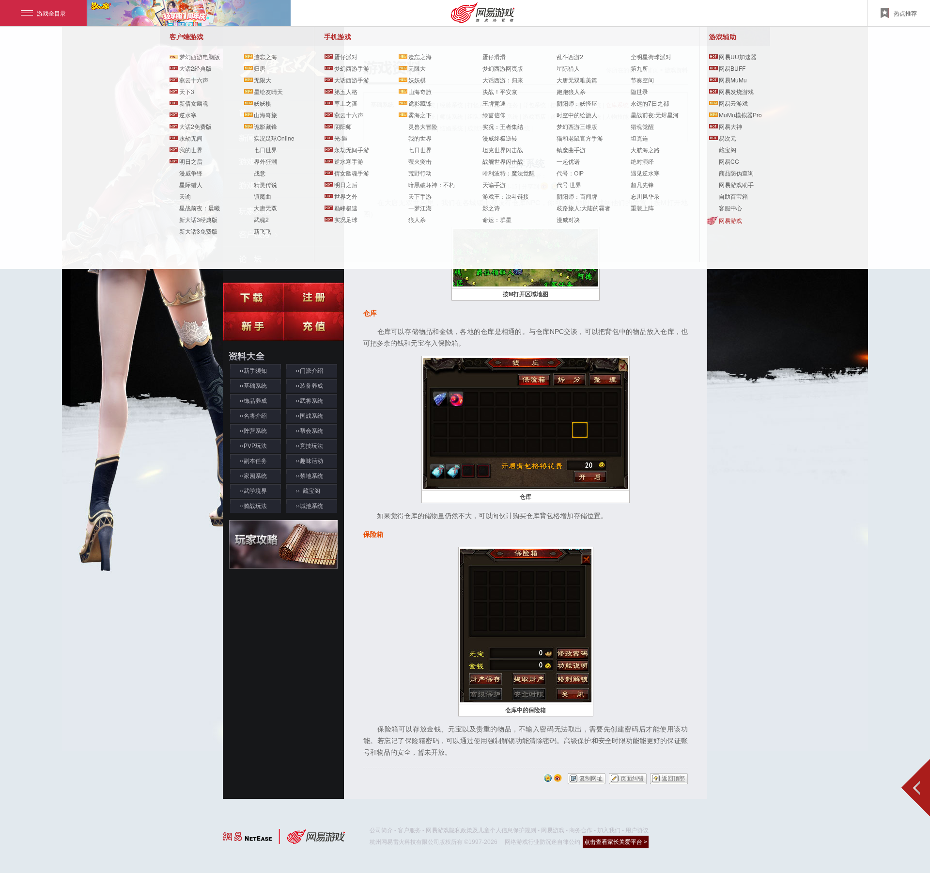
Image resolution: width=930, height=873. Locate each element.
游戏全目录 (51, 13)
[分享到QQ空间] (548, 777)
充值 (313, 326)
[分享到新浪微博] (558, 777)
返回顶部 (673, 778)
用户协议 (637, 830)
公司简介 (381, 830)
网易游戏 (730, 220)
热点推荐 (905, 13)
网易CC (729, 161)
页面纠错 (632, 778)
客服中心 (730, 208)
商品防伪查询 (736, 173)
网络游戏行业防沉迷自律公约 (542, 842)
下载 (253, 297)
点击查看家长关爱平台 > (615, 842)
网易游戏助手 (736, 184)
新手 (253, 326)
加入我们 (608, 830)
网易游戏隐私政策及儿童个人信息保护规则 (481, 830)
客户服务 (409, 830)
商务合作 (580, 830)
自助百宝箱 (733, 196)
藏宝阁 (727, 149)
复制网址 (591, 778)
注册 (313, 297)
